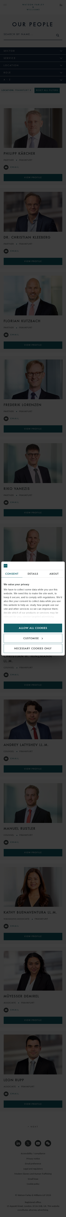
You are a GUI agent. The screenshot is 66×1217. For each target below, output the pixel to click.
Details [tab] (33, 573)
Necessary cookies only (33, 648)
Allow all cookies (33, 627)
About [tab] (54, 573)
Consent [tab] (12, 573)
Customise (31, 638)
